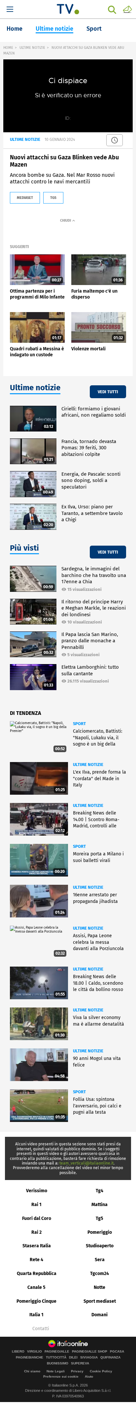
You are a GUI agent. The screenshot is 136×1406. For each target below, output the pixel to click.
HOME (8, 48)
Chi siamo (32, 1371)
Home (14, 28)
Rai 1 (36, 1204)
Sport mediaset (100, 1301)
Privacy (77, 1371)
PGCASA (117, 1351)
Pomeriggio (99, 1232)
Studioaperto (100, 1246)
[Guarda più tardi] (114, 140)
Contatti (40, 1328)
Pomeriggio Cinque (36, 1301)
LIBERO (18, 1351)
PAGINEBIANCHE (29, 1357)
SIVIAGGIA (89, 1357)
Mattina (99, 1204)
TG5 (53, 198)
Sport (94, 28)
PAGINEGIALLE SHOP (89, 1351)
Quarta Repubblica (36, 1273)
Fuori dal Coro (36, 1218)
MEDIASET (25, 198)
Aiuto (89, 1376)
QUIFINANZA (110, 1357)
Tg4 (99, 1191)
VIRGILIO (34, 1351)
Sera (100, 1259)
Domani (99, 1315)
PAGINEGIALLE (57, 1351)
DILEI (73, 1357)
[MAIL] (127, 9)
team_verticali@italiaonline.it (86, 1163)
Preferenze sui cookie (61, 1376)
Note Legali (56, 1371)
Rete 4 (36, 1259)
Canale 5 (36, 1287)
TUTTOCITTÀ (56, 1357)
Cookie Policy (101, 1371)
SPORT (79, 723)
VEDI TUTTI (108, 391)
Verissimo (36, 1191)
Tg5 (99, 1218)
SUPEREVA (80, 1363)
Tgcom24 (99, 1273)
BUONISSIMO (57, 1363)
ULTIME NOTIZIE (32, 48)
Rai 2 (36, 1232)
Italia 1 (36, 1315)
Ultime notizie (54, 28)
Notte (99, 1287)
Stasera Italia (36, 1246)
